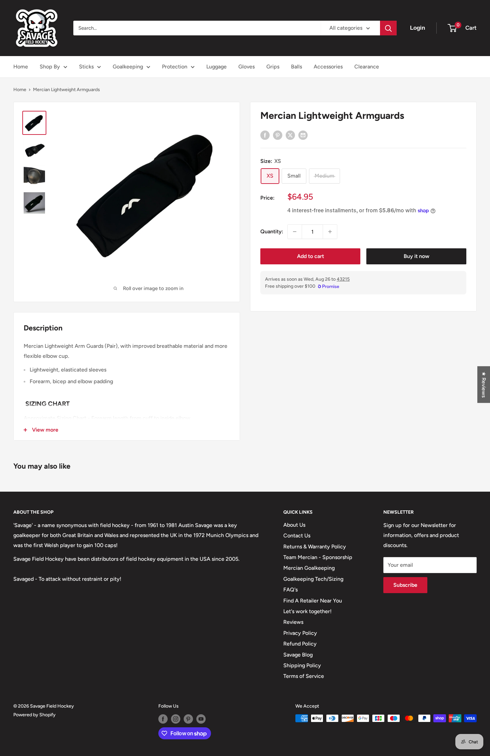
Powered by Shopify (34, 715)
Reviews (293, 622)
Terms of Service (303, 676)
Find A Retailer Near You (312, 600)
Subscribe (405, 585)
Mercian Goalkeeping (309, 568)
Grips (272, 66)
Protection (174, 66)
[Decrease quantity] (295, 232)
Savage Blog (298, 655)
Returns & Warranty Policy (314, 546)
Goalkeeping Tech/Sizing (313, 579)
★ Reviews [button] (484, 384)
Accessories (328, 66)
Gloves (246, 66)
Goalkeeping (128, 66)
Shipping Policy (302, 665)
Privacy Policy (300, 633)
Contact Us (296, 535)
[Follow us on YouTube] (201, 719)
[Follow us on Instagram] (175, 719)
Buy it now (416, 256)
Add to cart (310, 256)
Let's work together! (307, 611)
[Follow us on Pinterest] (188, 719)
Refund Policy (300, 644)
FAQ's (290, 589)
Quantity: (271, 231)
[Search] (388, 28)
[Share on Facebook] (265, 135)
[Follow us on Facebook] (163, 719)
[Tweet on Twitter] (290, 135)
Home (20, 66)
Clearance (366, 66)
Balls (296, 66)
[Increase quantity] (330, 232)
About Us (294, 525)
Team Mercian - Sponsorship (317, 557)
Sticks (86, 66)
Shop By (50, 66)
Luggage (216, 66)
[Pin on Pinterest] (277, 135)
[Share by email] (303, 135)
